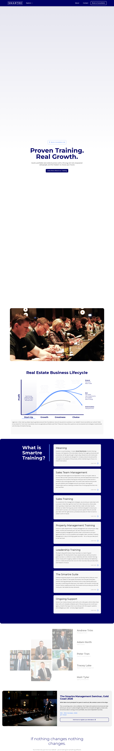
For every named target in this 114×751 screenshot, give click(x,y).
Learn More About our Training (57, 170)
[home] (15, 3)
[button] (29, 3)
